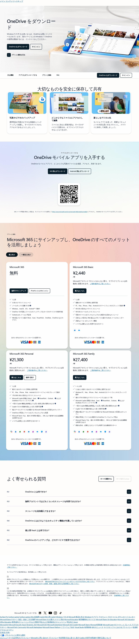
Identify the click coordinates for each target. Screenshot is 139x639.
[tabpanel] (69, 356)
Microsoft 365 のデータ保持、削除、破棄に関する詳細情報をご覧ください (54, 584)
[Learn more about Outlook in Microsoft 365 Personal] (55, 398)
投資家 (135, 627)
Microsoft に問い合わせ (39, 638)
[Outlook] (74, 330)
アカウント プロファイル (108, 617)
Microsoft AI (4, 624)
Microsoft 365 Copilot (70, 624)
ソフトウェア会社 (67, 627)
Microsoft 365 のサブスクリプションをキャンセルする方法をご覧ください (70, 581)
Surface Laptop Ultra (26, 617)
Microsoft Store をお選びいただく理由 (50, 619)
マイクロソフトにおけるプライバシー (118, 627)
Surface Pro (4, 617)
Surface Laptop (13, 617)
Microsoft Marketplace (34, 627)
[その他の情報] (105, 408)
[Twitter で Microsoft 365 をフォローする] (45, 613)
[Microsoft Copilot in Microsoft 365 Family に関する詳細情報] (96, 402)
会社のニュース (97, 627)
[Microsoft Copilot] (11, 431)
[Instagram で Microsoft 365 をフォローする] (55, 613)
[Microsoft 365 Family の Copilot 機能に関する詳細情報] (118, 405)
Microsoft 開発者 (96, 624)
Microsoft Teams (84, 624)
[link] (10, 76)
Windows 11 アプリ (91, 617)
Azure (24, 624)
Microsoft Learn (108, 624)
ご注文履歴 (31, 619)
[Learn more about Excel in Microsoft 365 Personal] (38, 398)
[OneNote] (33, 431)
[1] (8, 576)
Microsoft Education (71, 619)
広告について (106, 638)
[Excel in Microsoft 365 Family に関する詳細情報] (101, 400)
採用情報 (87, 627)
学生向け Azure (72, 622)
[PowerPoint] (24, 431)
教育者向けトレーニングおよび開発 (25, 622)
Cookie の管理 (84, 638)
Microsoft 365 (42, 624)
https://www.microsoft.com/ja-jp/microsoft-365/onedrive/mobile (69, 211)
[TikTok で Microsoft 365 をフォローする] (60, 613)
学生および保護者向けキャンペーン (52, 622)
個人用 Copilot (50, 617)
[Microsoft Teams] (46, 431)
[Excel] (20, 431)
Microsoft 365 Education (126, 619)
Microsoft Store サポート (9, 619)
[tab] (12, 254)
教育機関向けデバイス (87, 619)
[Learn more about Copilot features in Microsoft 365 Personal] (55, 403)
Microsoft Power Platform (51, 627)
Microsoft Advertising (54, 624)
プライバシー (53, 638)
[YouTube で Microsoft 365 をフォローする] (50, 613)
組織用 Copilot (39, 617)
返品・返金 (22, 619)
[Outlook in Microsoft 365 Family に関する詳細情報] (118, 400)
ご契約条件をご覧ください (100, 283)
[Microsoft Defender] (41, 431)
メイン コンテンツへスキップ (11, 1)
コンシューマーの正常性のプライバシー (15, 638)
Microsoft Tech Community (16, 627)
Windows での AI (62, 617)
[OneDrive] (79, 330)
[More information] (30, 305)
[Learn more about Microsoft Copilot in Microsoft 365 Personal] (33, 400)
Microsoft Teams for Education (106, 619)
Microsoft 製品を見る (76, 617)
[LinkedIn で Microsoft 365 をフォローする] (40, 613)
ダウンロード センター (126, 617)
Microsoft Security (15, 624)
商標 (99, 638)
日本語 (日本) (5, 632)
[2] (8, 588)
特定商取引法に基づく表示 (69, 638)
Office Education (5, 622)
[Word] (15, 431)
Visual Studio (79, 627)
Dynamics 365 (31, 624)
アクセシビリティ (6, 630)
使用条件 (93, 638)
